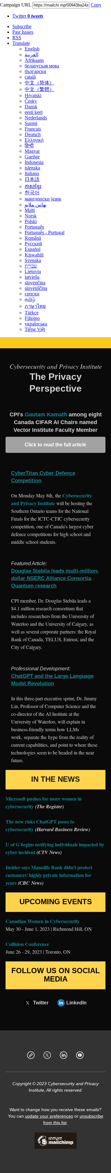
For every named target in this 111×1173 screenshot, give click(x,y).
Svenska (33, 260)
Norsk (31, 215)
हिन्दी (29, 145)
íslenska (32, 167)
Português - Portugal (44, 232)
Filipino (32, 318)
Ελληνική (34, 140)
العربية (31, 54)
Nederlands (36, 117)
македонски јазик (43, 198)
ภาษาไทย (35, 306)
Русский (33, 243)
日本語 (32, 179)
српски (32, 293)
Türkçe (32, 312)
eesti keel (34, 112)
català (30, 76)
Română (33, 238)
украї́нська (36, 323)
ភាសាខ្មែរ (33, 186)
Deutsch (33, 134)
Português (34, 227)
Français (33, 128)
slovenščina (36, 288)
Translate (21, 43)
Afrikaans (34, 60)
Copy (96, 4)
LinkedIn (76, 1002)
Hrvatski (33, 95)
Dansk (31, 106)
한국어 (32, 192)
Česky (31, 101)
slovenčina (35, 282)
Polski (31, 221)
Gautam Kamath (46, 414)
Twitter (27, 16)
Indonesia (34, 162)
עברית (31, 266)
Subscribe (21, 26)
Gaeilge (32, 156)
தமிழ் (30, 299)
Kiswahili (34, 254)
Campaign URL (15, 4)
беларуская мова (42, 65)
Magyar (32, 151)
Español (32, 249)
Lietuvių (33, 271)
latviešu (32, 277)
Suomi (31, 123)
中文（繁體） (39, 89)
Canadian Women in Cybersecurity (43, 921)
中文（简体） (39, 82)
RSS (16, 37)
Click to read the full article (55, 444)
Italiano (32, 173)
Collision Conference (27, 943)
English (32, 48)
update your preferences (49, 1116)
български (35, 71)
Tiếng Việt (35, 329)
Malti (30, 210)
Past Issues (22, 32)
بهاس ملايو (36, 204)
